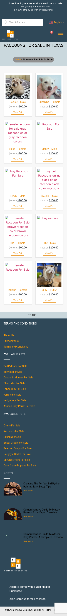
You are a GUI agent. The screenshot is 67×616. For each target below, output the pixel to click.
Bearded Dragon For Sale (18, 448)
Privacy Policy (11, 341)
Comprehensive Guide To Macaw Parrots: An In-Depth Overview (41, 511)
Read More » (28, 491)
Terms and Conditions (16, 346)
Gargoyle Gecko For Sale (17, 454)
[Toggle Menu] (60, 34)
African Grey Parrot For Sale (19, 406)
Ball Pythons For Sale (15, 366)
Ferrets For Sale (12, 394)
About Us (9, 335)
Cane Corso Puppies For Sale (20, 465)
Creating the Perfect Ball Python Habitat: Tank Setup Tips (41, 485)
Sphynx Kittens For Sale (17, 459)
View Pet (17, 112)
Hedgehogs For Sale (15, 400)
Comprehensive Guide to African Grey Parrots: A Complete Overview (43, 536)
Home (17, 59)
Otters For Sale (12, 425)
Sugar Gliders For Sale (16, 442)
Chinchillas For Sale (14, 383)
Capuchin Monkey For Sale (18, 377)
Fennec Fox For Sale (15, 389)
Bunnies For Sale (13, 371)
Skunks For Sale (12, 437)
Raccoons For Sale (14, 431)
